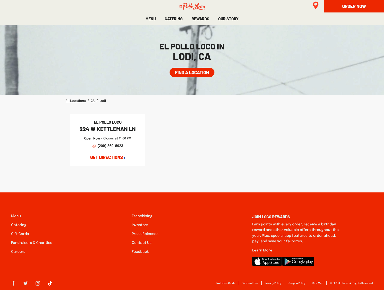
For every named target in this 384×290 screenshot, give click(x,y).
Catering (18, 225)
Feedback (140, 252)
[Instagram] (38, 285)
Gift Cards (20, 234)
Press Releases (145, 234)
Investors (140, 225)
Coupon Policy (297, 283)
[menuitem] (150, 19)
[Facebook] (13, 285)
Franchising (142, 216)
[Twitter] (25, 285)
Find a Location (192, 72)
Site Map (317, 283)
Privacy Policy (273, 283)
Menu (16, 216)
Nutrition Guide (225, 283)
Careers (18, 252)
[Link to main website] (192, 6)
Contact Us (142, 243)
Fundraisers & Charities (31, 243)
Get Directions (106, 157)
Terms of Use (250, 283)
